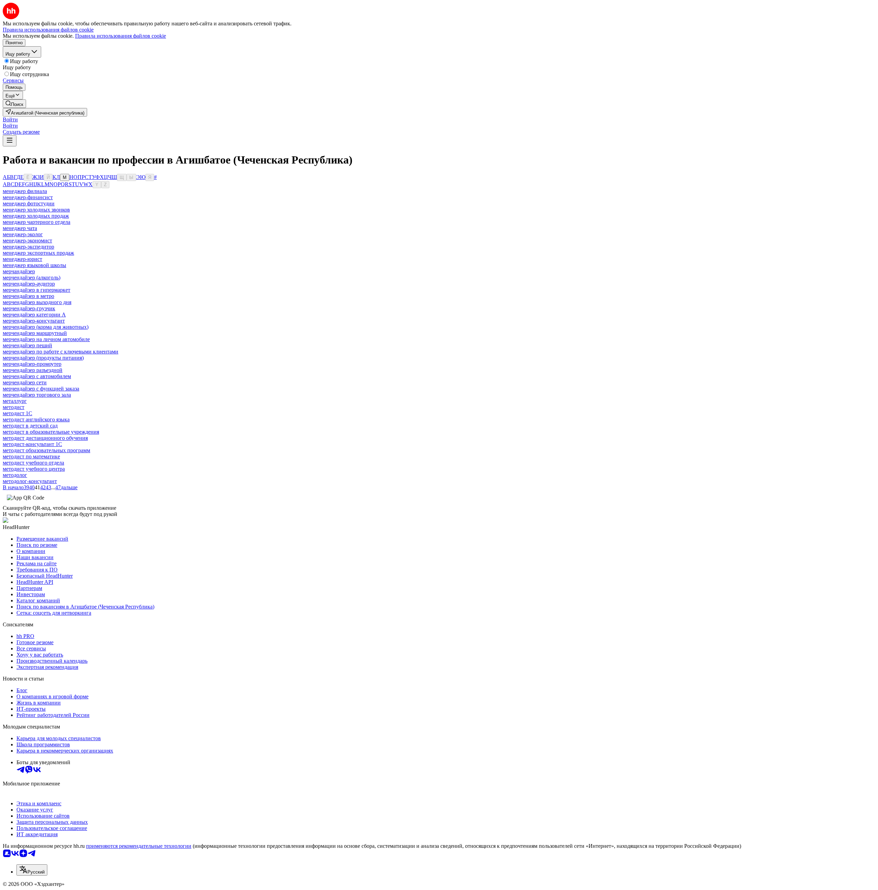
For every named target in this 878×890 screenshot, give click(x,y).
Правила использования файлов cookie (120, 36)
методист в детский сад (30, 426)
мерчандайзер (19, 271)
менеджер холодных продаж (36, 216)
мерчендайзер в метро (28, 296)
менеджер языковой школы (34, 265)
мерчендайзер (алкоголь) (31, 277)
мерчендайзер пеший (27, 345)
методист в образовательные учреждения (51, 432)
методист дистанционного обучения (45, 438)
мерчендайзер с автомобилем (37, 376)
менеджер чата (20, 228)
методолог (15, 475)
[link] (14, 103)
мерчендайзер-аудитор (29, 284)
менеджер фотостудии (29, 203)
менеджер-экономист (27, 240)
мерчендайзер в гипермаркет (36, 290)
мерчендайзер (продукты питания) (43, 358)
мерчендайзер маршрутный (35, 333)
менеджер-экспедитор (28, 247)
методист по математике (31, 456)
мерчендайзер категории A (34, 314)
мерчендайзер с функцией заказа (41, 389)
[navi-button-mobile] (9, 140)
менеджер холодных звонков (36, 210)
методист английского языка (36, 419)
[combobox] (31, 870)
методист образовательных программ (46, 450)
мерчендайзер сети (25, 382)
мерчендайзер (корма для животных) (45, 327)
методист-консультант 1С (32, 444)
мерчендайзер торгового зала (37, 395)
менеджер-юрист (22, 259)
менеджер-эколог (23, 234)
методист (13, 407)
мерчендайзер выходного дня (37, 302)
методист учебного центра (34, 469)
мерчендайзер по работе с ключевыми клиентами (60, 351)
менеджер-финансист (28, 197)
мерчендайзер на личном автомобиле (46, 339)
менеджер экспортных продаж (38, 253)
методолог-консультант (30, 481)
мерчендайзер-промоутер (32, 364)
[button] (10, 119)
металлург (15, 401)
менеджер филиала (25, 191)
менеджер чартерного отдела (36, 222)
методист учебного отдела (33, 463)
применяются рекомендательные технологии (138, 846)
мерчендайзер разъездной (32, 370)
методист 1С (17, 413)
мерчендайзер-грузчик (29, 308)
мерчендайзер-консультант (34, 321)
